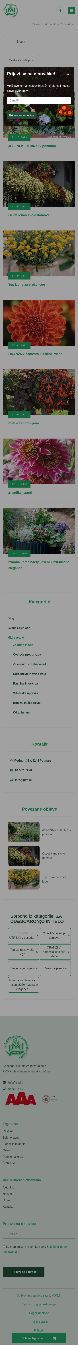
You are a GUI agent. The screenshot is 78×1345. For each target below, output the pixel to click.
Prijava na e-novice (21, 115)
